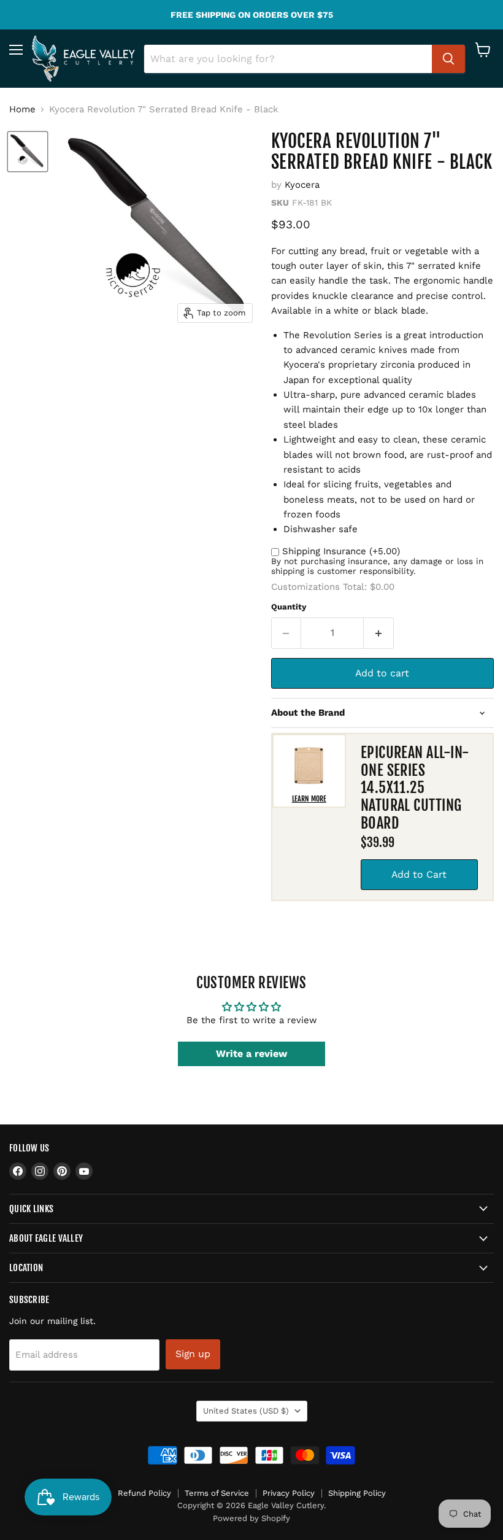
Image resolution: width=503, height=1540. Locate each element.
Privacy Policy (289, 1493)
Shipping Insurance (341, 551)
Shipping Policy (357, 1493)
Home (22, 109)
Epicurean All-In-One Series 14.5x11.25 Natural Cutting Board (415, 787)
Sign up (192, 1354)
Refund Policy (144, 1493)
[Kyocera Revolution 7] (27, 151)
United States (246, 1410)
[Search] (448, 59)
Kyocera (302, 184)
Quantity (288, 606)
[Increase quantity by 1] (379, 632)
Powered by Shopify (251, 1518)
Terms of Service (217, 1493)
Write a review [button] (251, 1053)
